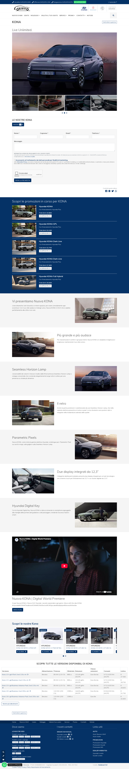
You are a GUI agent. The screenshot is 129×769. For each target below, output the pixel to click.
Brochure (17, 610)
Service (66, 722)
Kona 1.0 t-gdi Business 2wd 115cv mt (15, 680)
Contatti (83, 722)
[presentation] (14, 638)
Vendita (22, 2)
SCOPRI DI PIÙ (44, 216)
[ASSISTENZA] (3, 756)
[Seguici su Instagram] (71, 734)
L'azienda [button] (112, 2)
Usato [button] (26, 15)
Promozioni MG (98, 747)
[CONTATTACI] (3, 759)
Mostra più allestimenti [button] (10, 704)
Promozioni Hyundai (99, 743)
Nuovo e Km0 (24, 722)
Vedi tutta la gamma (109, 22)
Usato (34, 722)
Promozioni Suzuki (99, 745)
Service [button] (62, 15)
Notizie (92, 722)
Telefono (96, 133)
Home (14, 722)
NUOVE (17, 124)
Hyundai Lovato (98, 753)
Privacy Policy (26, 767)
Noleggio (43, 722)
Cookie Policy (16, 767)
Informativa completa (30, 156)
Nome (16, 133)
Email (68, 133)
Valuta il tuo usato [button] (49, 15)
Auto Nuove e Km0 (99, 734)
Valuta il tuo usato (55, 722)
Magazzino (63, 2)
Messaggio (18, 141)
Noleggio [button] (35, 15)
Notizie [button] (90, 15)
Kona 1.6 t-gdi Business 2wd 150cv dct (15, 691)
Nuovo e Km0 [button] (17, 15)
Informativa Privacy (22, 162)
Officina (41, 2)
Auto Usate (97, 736)
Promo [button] (71, 15)
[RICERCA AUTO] (3, 752)
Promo (75, 722)
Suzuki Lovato (97, 755)
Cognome (44, 133)
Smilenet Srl (102, 765)
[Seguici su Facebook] (69, 734)
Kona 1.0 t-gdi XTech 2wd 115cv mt (14, 674)
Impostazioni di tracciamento (40, 767)
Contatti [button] (80, 15)
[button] (62, 113)
